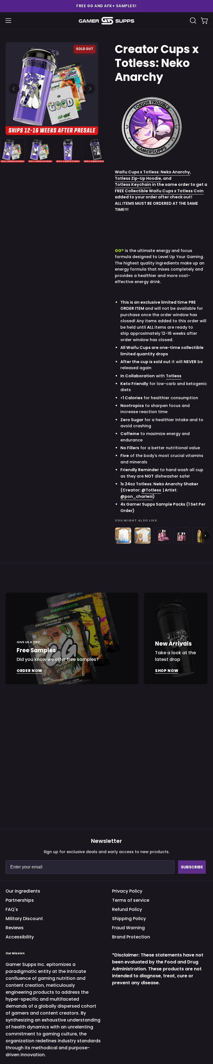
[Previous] (13, 88)
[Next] (89, 88)
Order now (29, 670)
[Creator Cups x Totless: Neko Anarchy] (12, 150)
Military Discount (24, 918)
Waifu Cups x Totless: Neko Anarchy (152, 172)
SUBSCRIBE (192, 867)
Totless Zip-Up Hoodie (138, 178)
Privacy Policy (127, 891)
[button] (106, 6)
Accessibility (20, 937)
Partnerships (20, 900)
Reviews (15, 928)
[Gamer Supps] (106, 20)
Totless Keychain (133, 184)
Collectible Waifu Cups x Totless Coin (164, 190)
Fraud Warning (128, 928)
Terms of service (130, 900)
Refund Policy (127, 909)
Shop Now (166, 670)
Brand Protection (131, 937)
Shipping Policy (129, 918)
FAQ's (12, 909)
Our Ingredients (23, 891)
